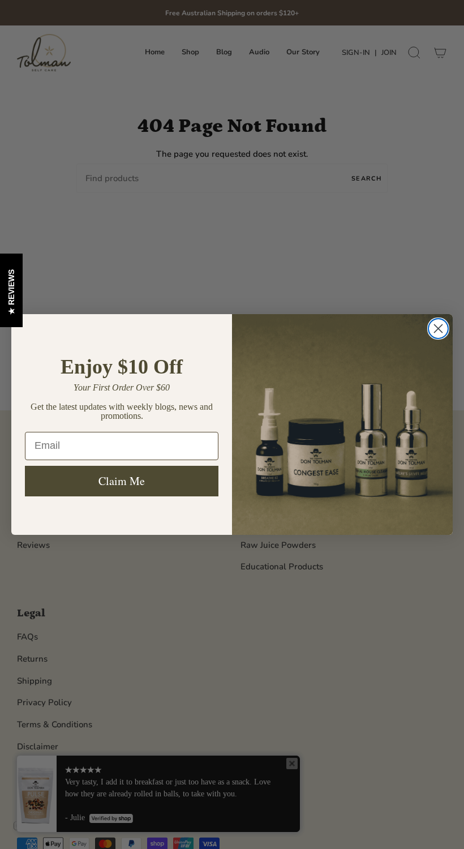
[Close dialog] (438, 328)
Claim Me (121, 480)
